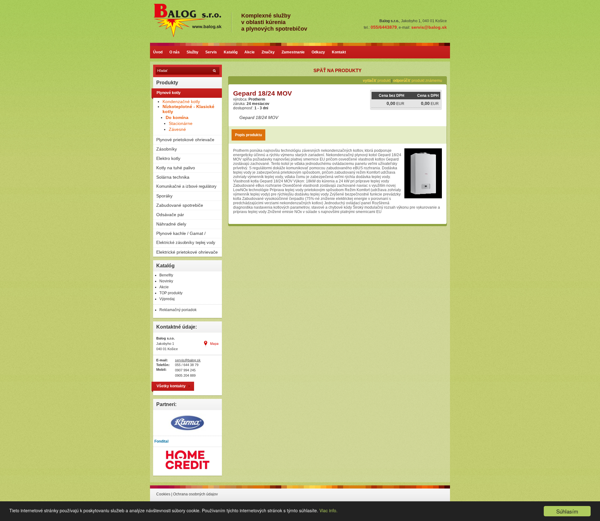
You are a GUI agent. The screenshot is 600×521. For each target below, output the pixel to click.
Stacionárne (180, 123)
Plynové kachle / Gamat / (181, 233)
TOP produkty (170, 293)
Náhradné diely (171, 223)
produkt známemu (417, 80)
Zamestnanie (293, 52)
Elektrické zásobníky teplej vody (185, 242)
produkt (376, 80)
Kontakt (339, 52)
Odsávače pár (170, 214)
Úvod (157, 52)
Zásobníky (166, 148)
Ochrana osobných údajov (195, 494)
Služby (192, 52)
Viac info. (328, 510)
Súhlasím (567, 511)
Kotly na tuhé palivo (175, 167)
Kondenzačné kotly (181, 101)
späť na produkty (337, 70)
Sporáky (164, 195)
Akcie (249, 52)
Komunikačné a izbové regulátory (186, 186)
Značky (268, 52)
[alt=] (192, 36)
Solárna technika (172, 177)
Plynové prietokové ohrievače (185, 139)
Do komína (177, 117)
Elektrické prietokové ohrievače (187, 252)
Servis (211, 52)
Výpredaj (167, 299)
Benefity (166, 275)
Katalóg (231, 52)
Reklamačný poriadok (178, 310)
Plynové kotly (169, 93)
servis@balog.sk (188, 360)
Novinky (166, 281)
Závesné (177, 129)
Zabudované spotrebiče (179, 205)
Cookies (163, 494)
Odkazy (318, 52)
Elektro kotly (168, 158)
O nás (174, 52)
